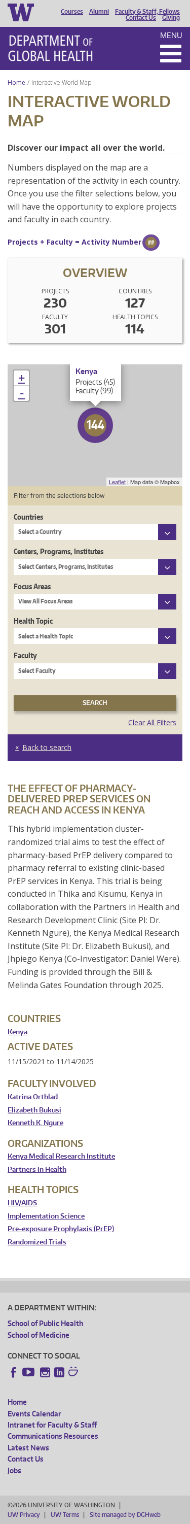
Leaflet (117, 482)
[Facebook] (14, 1372)
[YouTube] (29, 1372)
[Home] (50, 48)
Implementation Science (46, 1216)
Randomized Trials (37, 1242)
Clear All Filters (152, 722)
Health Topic (33, 621)
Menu (171, 35)
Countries (28, 517)
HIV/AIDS (22, 1203)
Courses (72, 12)
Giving (171, 18)
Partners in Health (37, 1169)
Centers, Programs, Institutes (58, 551)
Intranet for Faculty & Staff (52, 1424)
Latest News (28, 1447)
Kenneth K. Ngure (35, 1123)
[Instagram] (45, 1372)
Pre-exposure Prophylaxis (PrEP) (61, 1229)
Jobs (14, 1470)
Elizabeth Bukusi (34, 1110)
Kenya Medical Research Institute (61, 1156)
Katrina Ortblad (33, 1097)
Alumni (99, 12)
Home (16, 82)
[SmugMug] (74, 1373)
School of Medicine (38, 1335)
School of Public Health (45, 1323)
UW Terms (65, 1514)
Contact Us (141, 18)
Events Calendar (34, 1413)
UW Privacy (24, 1514)
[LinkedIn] (59, 1372)
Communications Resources (53, 1436)
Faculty (25, 655)
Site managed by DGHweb (125, 1514)
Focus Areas (32, 586)
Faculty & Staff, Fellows (147, 12)
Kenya (17, 1032)
